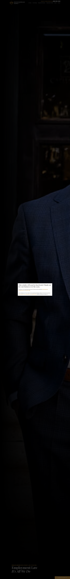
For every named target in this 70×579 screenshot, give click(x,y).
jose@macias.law (21, 290)
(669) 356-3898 (27, 290)
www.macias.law (45, 289)
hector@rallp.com (22, 294)
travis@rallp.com (28, 294)
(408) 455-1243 (34, 294)
